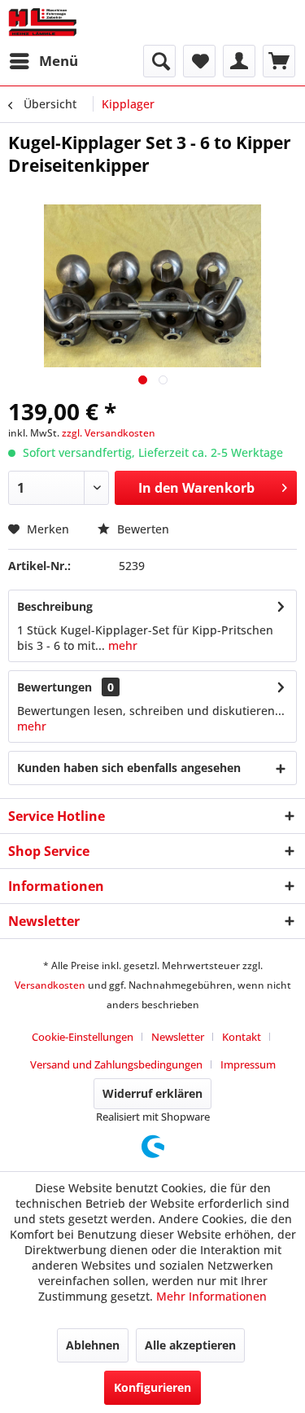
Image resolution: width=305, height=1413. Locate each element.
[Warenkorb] (279, 61)
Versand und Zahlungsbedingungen (116, 1064)
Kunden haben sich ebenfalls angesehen (129, 767)
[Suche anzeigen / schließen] (159, 61)
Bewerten (141, 529)
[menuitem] (43, 61)
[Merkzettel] (199, 61)
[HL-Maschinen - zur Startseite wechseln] (42, 22)
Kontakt (241, 1036)
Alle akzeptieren (190, 1345)
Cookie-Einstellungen (82, 1036)
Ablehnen (93, 1345)
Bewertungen (54, 687)
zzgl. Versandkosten (108, 433)
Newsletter (177, 1036)
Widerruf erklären (152, 1093)
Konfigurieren (152, 1387)
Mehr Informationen (211, 1296)
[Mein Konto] (239, 61)
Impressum (248, 1064)
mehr (121, 645)
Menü (58, 60)
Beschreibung (55, 606)
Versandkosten (50, 985)
